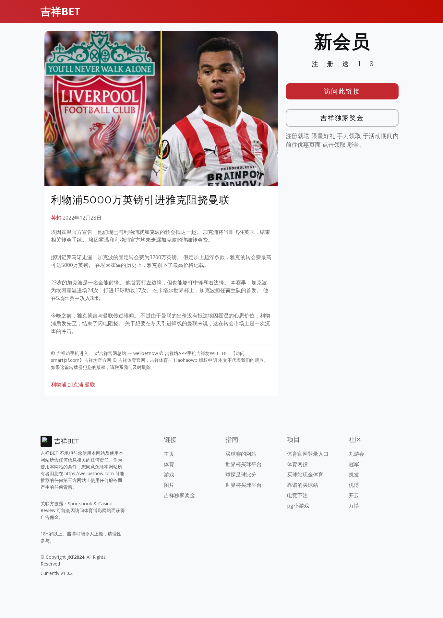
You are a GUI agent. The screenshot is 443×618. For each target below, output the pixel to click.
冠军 (354, 464)
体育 (169, 464)
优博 (354, 484)
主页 (169, 453)
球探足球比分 (241, 474)
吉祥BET (60, 11)
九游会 (356, 453)
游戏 (169, 474)
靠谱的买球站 (302, 484)
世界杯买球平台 (243, 464)
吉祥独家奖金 (342, 117)
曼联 (90, 384)
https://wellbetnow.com (89, 473)
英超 (56, 217)
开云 (354, 495)
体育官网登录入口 (308, 453)
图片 (169, 484)
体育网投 (297, 464)
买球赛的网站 (241, 453)
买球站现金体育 (305, 474)
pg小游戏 (298, 505)
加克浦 (75, 384)
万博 (354, 505)
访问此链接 (342, 91)
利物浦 (58, 384)
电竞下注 (297, 495)
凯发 (354, 474)
